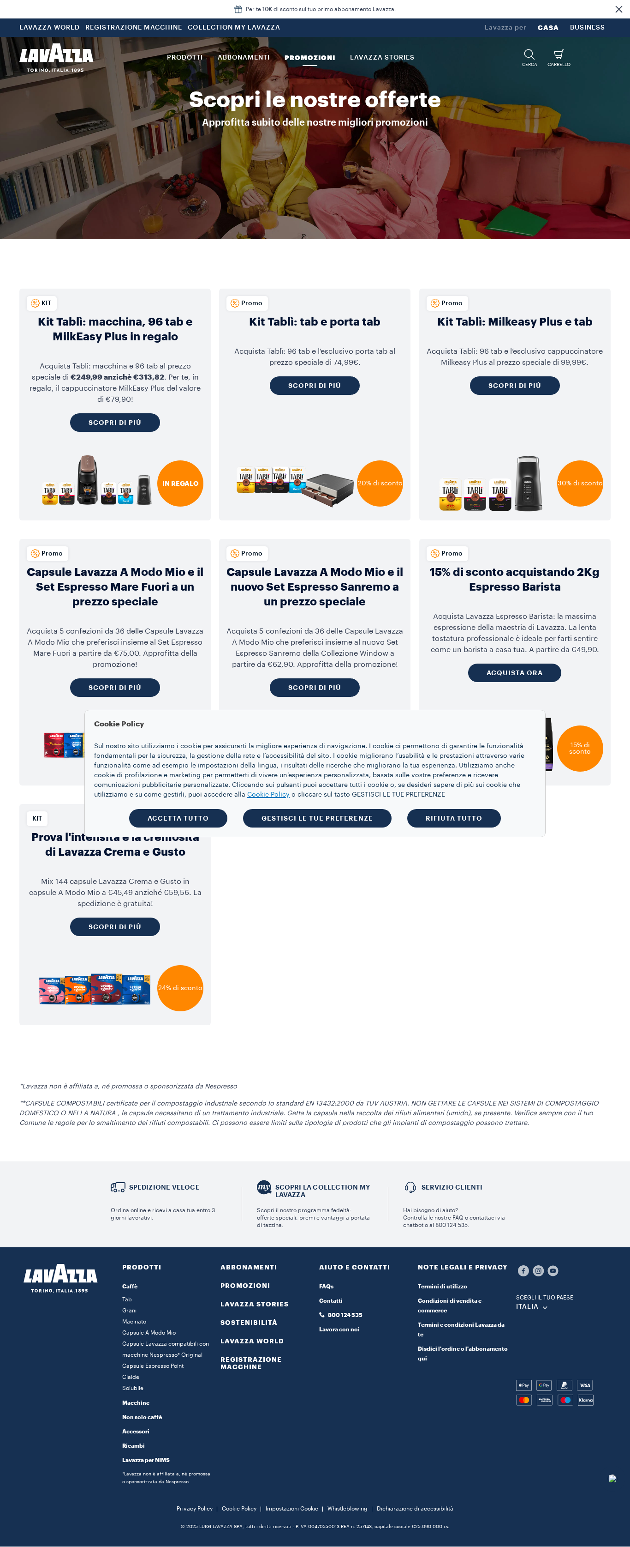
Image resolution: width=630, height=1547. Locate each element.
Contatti (331, 1301)
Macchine (135, 1403)
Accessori (135, 1431)
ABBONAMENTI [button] (244, 57)
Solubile (132, 1388)
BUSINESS (587, 27)
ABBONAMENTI (248, 1267)
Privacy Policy (195, 1508)
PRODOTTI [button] (185, 57)
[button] (619, 9)
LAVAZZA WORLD (49, 27)
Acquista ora (515, 673)
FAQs (326, 1286)
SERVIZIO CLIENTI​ (452, 1187)
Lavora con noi (339, 1329)
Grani (129, 1310)
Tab (127, 1299)
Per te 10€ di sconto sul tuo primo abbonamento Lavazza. (321, 9)
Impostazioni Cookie (292, 1508)
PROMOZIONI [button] (310, 57)
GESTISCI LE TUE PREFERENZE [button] (317, 818)
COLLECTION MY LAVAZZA (234, 27)
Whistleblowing (347, 1508)
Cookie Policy (239, 1508)
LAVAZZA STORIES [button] (382, 57)
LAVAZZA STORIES (254, 1304)
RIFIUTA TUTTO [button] (454, 818)
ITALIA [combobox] (527, 1307)
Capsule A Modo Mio (149, 1332)
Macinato (134, 1321)
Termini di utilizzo (442, 1286)
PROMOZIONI (245, 1285)
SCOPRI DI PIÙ (115, 687)
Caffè (129, 1286)
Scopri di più (115, 422)
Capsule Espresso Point (153, 1366)
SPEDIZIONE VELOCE (164, 1187)
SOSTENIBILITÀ (249, 1322)
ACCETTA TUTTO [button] (178, 818)
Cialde (130, 1377)
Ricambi (133, 1446)
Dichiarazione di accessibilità (415, 1508)
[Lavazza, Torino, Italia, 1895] (56, 58)
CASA (548, 27)
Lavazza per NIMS (146, 1460)
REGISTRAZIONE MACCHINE (133, 27)
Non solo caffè (142, 1417)
